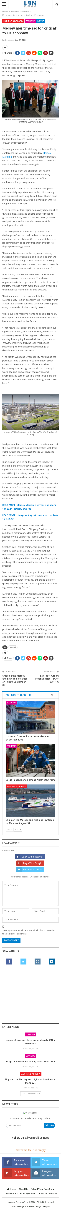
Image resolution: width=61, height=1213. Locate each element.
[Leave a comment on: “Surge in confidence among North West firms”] (37, 1066)
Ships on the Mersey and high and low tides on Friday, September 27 (14, 680)
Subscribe (49, 1125)
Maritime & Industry (13, 21)
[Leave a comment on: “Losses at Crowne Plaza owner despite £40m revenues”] (37, 1048)
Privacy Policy (27, 1193)
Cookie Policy (10, 1193)
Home (13, 1189)
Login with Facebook (32, 856)
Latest (40, 21)
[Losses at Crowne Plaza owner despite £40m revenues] (30, 717)
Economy (30, 21)
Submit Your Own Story (42, 1189)
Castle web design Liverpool (37, 1206)
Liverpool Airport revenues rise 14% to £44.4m (47, 678)
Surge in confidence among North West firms (30, 780)
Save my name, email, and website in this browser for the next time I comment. (28, 932)
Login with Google (32, 863)
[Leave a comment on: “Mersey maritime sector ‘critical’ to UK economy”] (5, 47)
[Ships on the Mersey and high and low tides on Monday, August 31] (30, 800)
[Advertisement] (30, 996)
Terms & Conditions (47, 1193)
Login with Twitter (32, 869)
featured (13, 647)
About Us (23, 1189)
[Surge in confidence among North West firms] (30, 760)
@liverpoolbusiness (37, 1137)
